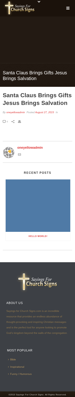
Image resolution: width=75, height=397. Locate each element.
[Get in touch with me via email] (19, 155)
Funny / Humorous (21, 373)
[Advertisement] (37, 39)
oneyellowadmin (15, 112)
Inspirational (17, 366)
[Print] (21, 121)
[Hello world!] (38, 205)
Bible (13, 359)
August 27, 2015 (44, 112)
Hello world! (38, 236)
